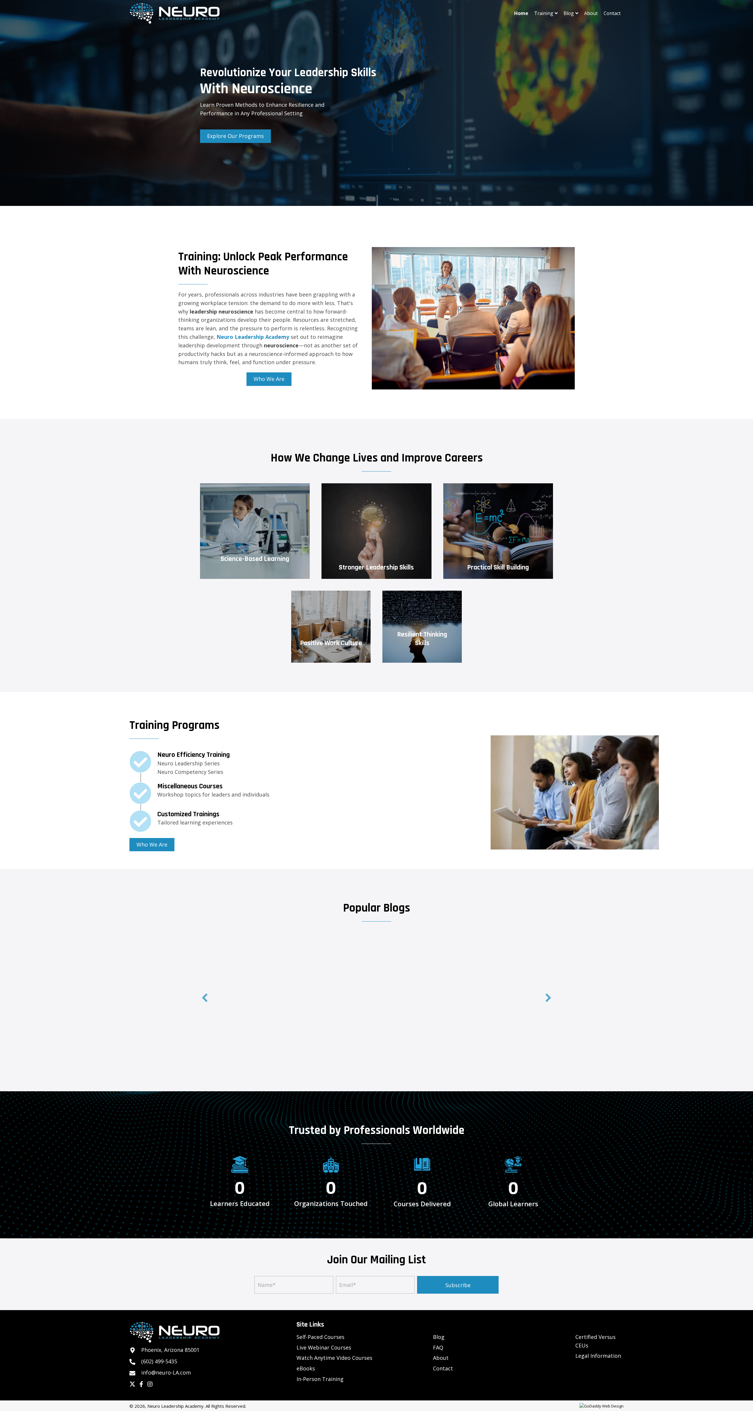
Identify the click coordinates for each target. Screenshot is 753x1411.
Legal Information (598, 1355)
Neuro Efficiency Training (193, 754)
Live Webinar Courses (323, 1347)
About (441, 1357)
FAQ (438, 1347)
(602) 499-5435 (159, 1361)
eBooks (305, 1368)
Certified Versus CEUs (595, 1341)
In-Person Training (320, 1378)
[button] (204, 997)
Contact (443, 1368)
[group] (239, 1194)
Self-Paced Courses (320, 1336)
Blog (438, 1336)
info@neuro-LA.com (166, 1372)
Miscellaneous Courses (190, 786)
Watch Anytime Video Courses (334, 1357)
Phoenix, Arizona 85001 (170, 1349)
